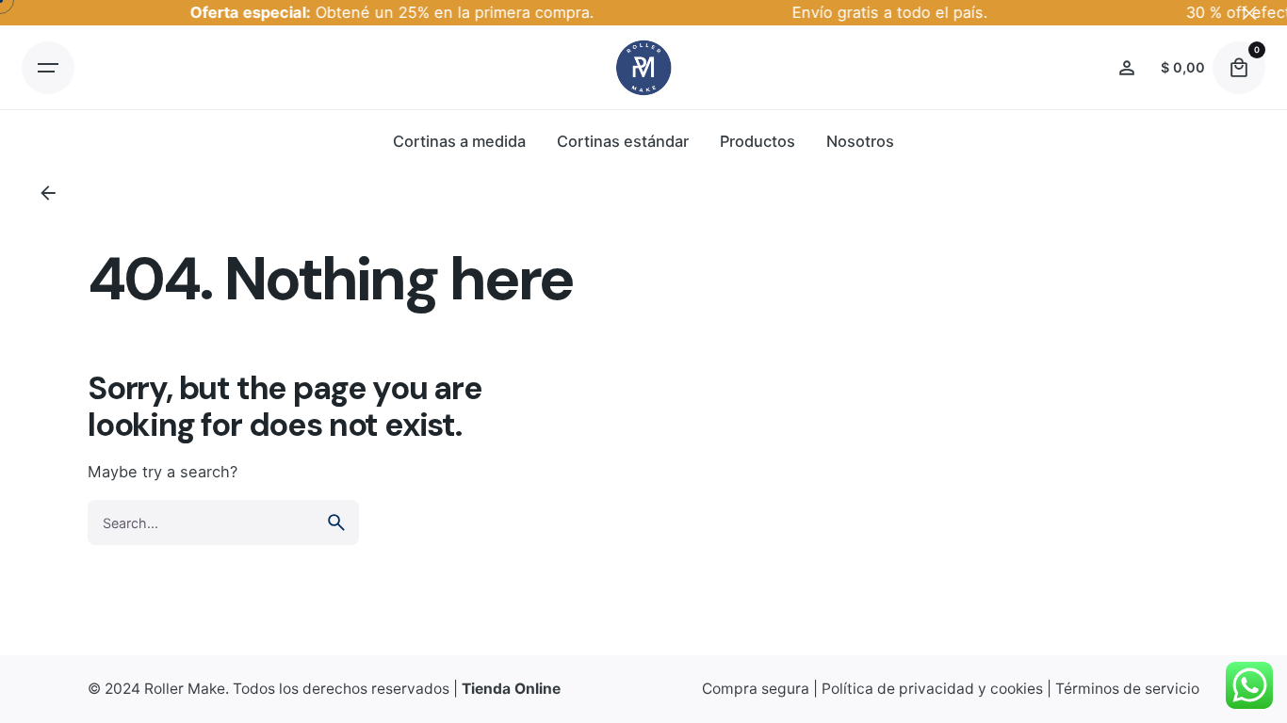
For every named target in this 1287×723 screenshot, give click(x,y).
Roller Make (184, 689)
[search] (336, 522)
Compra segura (755, 689)
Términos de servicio (1127, 689)
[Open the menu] (48, 67)
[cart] (1239, 67)
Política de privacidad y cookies (932, 689)
